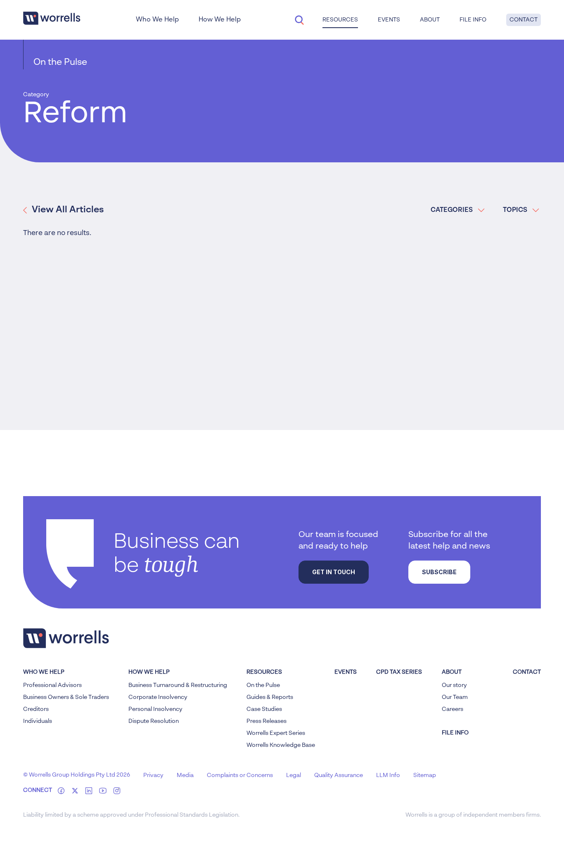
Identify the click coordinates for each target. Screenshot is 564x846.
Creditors (36, 709)
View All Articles (68, 209)
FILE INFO (455, 733)
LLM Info (388, 775)
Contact (523, 20)
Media (185, 775)
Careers (452, 709)
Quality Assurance (338, 775)
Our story (454, 685)
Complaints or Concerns (240, 775)
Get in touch (333, 571)
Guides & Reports (269, 697)
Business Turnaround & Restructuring (177, 685)
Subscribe (439, 571)
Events (345, 672)
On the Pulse (60, 62)
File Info (473, 20)
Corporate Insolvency (157, 697)
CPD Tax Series (399, 672)
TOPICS (515, 210)
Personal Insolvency (155, 709)
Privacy (153, 775)
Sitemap (424, 775)
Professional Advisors (52, 685)
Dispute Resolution (153, 721)
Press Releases (266, 721)
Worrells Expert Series (275, 733)
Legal (293, 775)
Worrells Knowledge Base (280, 745)
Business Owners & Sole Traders (66, 697)
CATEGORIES (452, 210)
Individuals (37, 721)
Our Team (455, 697)
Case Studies (264, 709)
